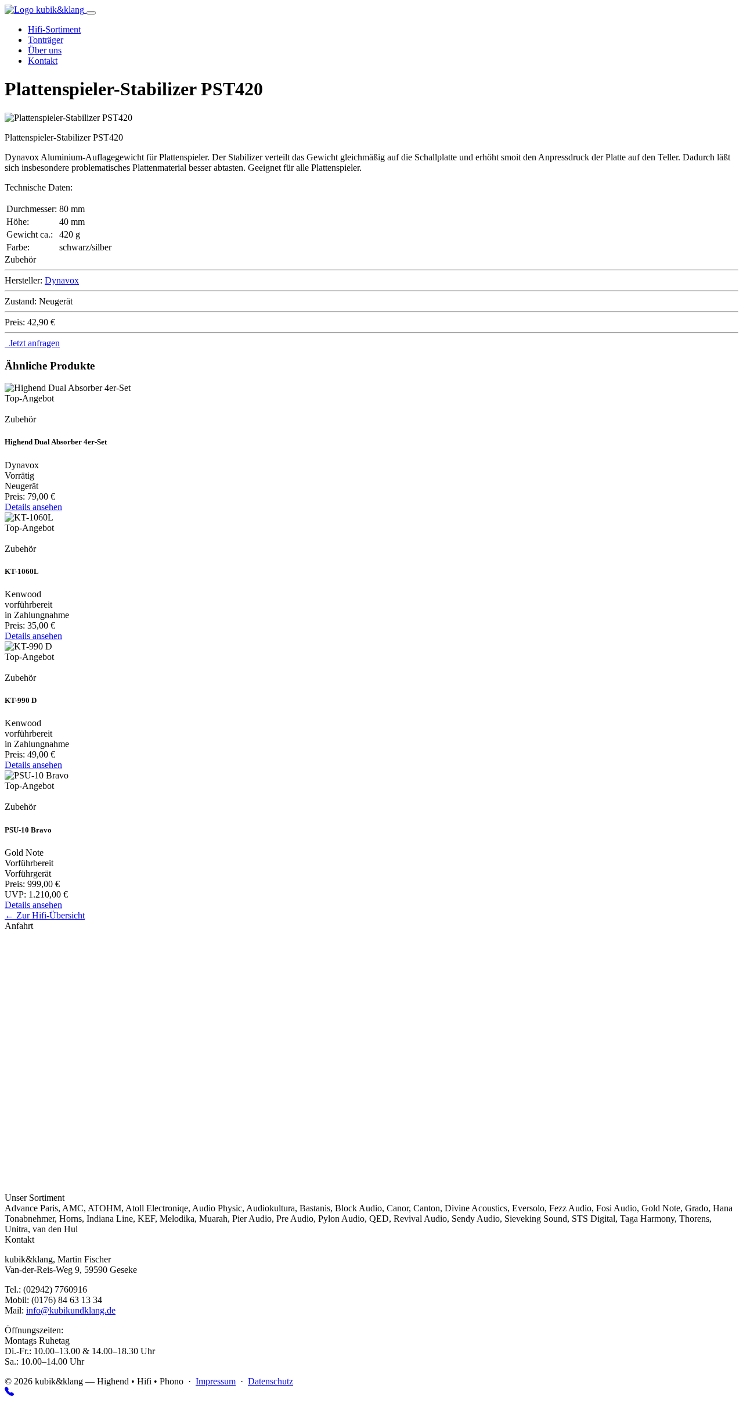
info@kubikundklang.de (71, 1310)
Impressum (216, 1381)
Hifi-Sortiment (54, 29)
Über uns (45, 50)
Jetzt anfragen (32, 343)
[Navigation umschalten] (91, 13)
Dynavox (62, 280)
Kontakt (42, 61)
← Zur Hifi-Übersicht (45, 915)
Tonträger (45, 40)
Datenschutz (270, 1381)
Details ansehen (33, 507)
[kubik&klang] (45, 10)
